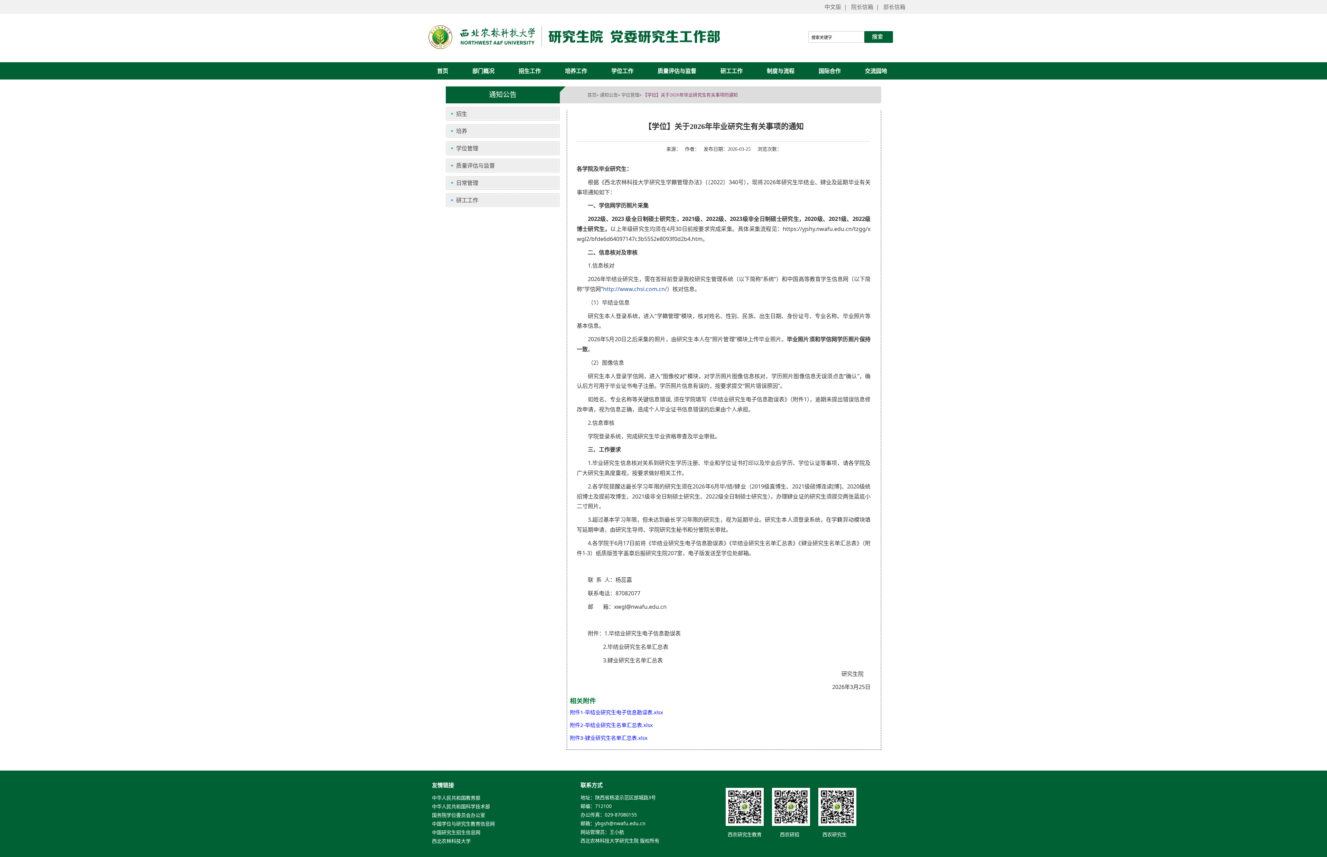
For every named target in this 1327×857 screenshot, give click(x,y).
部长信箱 (894, 7)
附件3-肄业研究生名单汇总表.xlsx (609, 737)
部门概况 (483, 71)
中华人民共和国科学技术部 (461, 806)
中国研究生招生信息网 (456, 832)
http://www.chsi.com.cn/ (635, 289)
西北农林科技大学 (451, 841)
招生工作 (530, 71)
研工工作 (732, 71)
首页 (442, 71)
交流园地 (876, 71)
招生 (461, 114)
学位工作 (622, 71)
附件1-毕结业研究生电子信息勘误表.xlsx (616, 712)
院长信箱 (862, 7)
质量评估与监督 (677, 71)
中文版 (833, 7)
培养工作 (576, 71)
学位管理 (630, 95)
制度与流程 (780, 71)
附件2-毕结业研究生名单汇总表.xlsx (611, 724)
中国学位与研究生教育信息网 (463, 824)
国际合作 (830, 71)
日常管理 (467, 183)
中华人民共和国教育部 (456, 798)
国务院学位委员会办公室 (458, 815)
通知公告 (609, 95)
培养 (461, 131)
